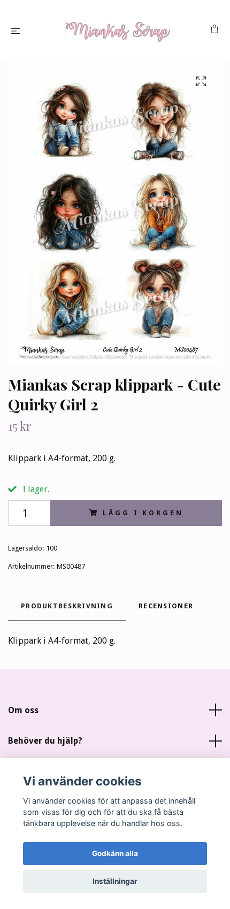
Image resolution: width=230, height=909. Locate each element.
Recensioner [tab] (166, 606)
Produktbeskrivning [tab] (67, 606)
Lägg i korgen (143, 513)
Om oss (23, 710)
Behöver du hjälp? (45, 741)
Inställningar (115, 881)
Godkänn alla (115, 853)
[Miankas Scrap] (117, 30)
